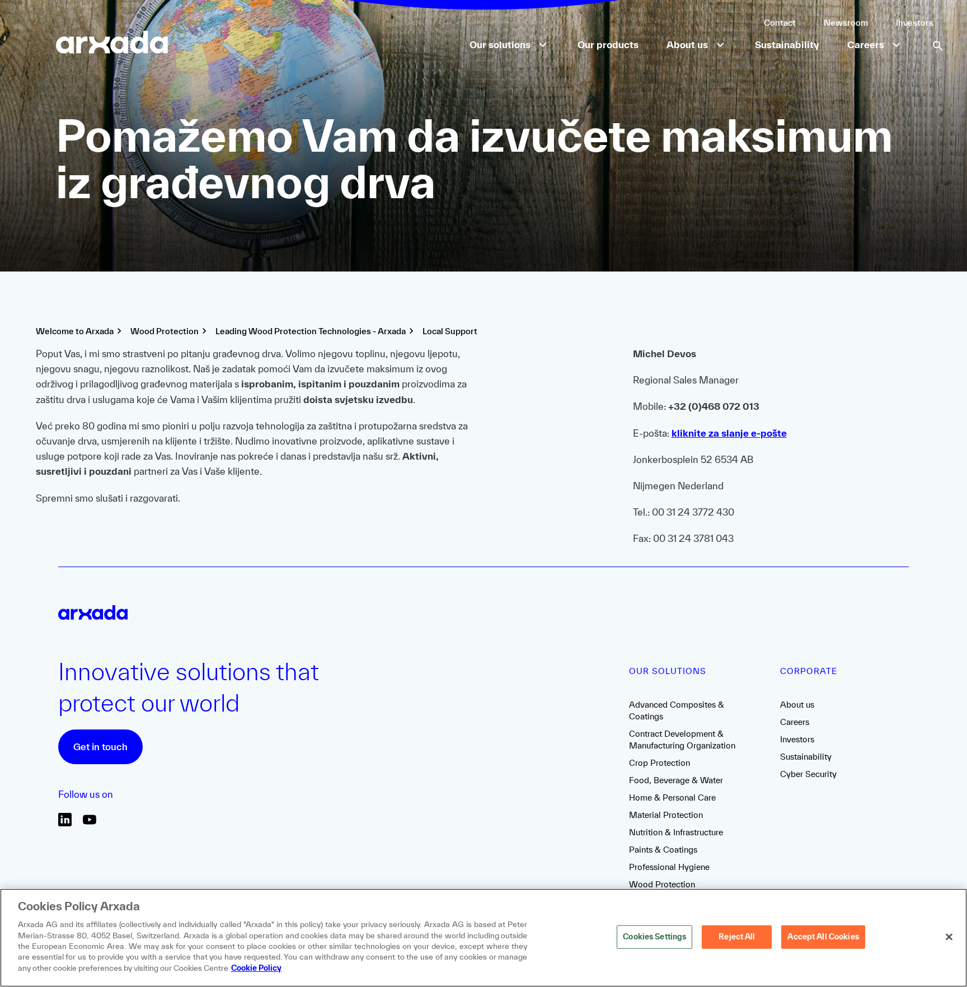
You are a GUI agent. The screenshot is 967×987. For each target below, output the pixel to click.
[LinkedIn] (65, 823)
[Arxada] (112, 43)
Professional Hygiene (669, 867)
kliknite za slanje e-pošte (729, 433)
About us (797, 704)
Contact (780, 22)
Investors (914, 22)
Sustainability (806, 756)
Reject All (737, 936)
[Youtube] (89, 823)
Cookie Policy (256, 967)
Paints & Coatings (663, 849)
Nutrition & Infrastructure (676, 832)
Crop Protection (659, 763)
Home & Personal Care (672, 797)
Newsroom (846, 22)
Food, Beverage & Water (676, 780)
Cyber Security (808, 774)
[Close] (949, 937)
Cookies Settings (654, 936)
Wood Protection (662, 884)
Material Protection (666, 815)
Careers (794, 722)
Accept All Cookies (822, 936)
